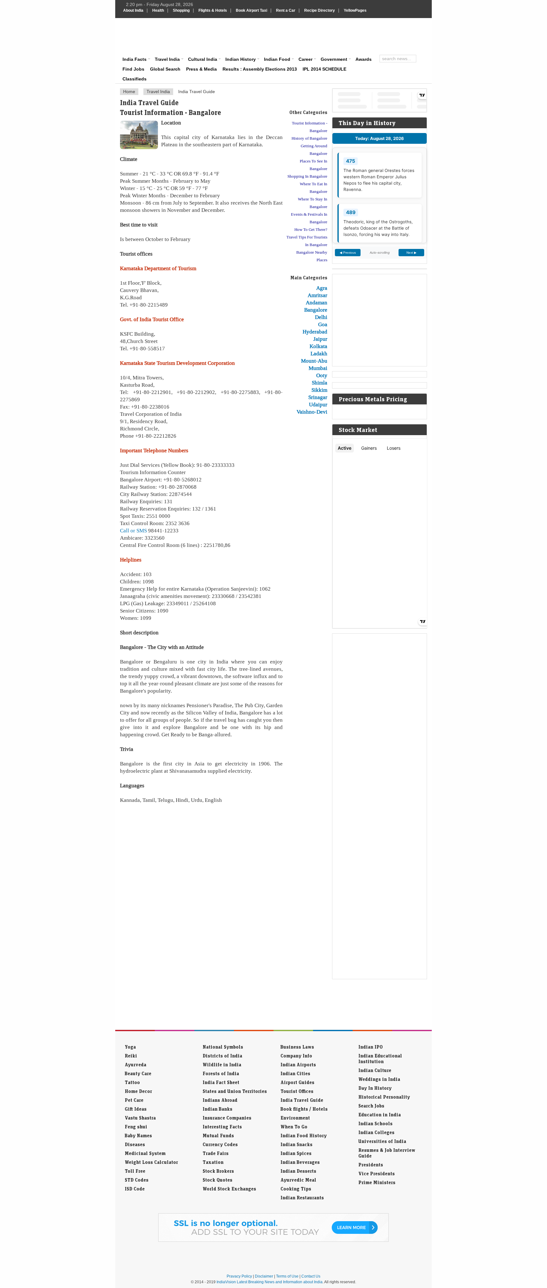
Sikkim (319, 389)
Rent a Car (285, 10)
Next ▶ (411, 252)
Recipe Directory (319, 10)
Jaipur (320, 338)
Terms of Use (287, 1276)
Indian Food (277, 59)
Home (129, 91)
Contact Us (310, 1276)
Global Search (165, 69)
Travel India (167, 59)
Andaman (316, 302)
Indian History (240, 59)
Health (158, 10)
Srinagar (317, 397)
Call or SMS (133, 530)
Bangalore (315, 309)
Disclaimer (264, 1276)
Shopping (181, 10)
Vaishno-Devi (312, 411)
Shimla (319, 382)
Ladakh (319, 353)
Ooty (321, 375)
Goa (322, 324)
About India (133, 10)
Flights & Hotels (212, 10)
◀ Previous (348, 252)
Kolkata (318, 346)
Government (334, 59)
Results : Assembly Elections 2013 (260, 69)
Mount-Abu (314, 360)
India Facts (135, 59)
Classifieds (135, 78)
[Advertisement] (316, 35)
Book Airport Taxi (251, 10)
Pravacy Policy (239, 1276)
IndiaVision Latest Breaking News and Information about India (270, 1282)
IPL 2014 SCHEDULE (324, 69)
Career (305, 59)
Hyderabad (315, 331)
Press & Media (201, 69)
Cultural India (202, 59)
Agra (321, 287)
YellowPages (355, 10)
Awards (363, 59)
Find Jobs (133, 69)
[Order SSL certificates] (273, 1240)
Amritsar (317, 295)
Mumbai (318, 368)
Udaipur (318, 404)
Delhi (321, 317)
